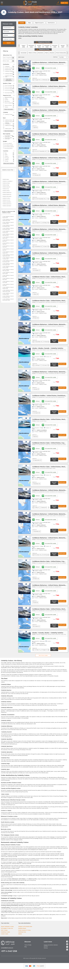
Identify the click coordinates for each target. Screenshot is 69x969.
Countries (5, 151)
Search (9, 42)
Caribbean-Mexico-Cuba (9, 76)
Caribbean (9, 66)
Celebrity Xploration (6, 205)
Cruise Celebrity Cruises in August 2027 (8, 252)
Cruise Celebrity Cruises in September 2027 (8, 255)
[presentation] (19, 45)
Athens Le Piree (9, 105)
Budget (5, 141)
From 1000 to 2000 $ (9, 146)
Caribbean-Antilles (9, 72)
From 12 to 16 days (9, 91)
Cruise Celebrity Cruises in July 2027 (8, 249)
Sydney (9, 99)
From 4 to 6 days (9, 87)
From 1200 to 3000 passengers (9, 136)
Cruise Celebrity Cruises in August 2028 (8, 288)
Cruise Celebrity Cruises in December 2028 (8, 299)
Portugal (9, 157)
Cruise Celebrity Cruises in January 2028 (8, 267)
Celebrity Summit (9, 125)
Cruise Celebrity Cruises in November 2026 (8, 226)
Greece (9, 156)
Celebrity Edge (5, 185)
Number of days (7, 83)
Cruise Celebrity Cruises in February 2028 (8, 270)
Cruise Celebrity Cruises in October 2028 (8, 294)
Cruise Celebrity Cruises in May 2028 (8, 279)
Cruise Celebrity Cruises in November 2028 (8, 297)
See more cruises (43, 655)
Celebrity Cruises (9, 115)
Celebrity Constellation (9, 123)
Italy (9, 153)
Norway (9, 161)
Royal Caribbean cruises (7, 926)
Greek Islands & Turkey (24, 930)
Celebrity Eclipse (9, 120)
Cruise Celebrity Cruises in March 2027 (8, 237)
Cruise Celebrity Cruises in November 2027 (8, 261)
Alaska (20, 933)
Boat (4, 118)
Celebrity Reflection (6, 194)
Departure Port (7, 95)
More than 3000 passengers (9, 138)
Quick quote (62, 78)
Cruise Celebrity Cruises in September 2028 (8, 291)
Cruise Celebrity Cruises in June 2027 (8, 246)
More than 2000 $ (8, 148)
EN (64, 2)
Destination (6, 64)
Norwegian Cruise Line (7, 928)
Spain (9, 154)
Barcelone (9, 101)
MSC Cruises (4, 930)
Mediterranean (9, 69)
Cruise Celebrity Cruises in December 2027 (8, 264)
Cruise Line (14, 10)
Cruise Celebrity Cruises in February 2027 (8, 235)
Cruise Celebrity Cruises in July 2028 (8, 285)
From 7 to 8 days (9, 85)
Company (5, 112)
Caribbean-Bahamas (9, 74)
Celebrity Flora (5, 188)
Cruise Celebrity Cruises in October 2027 (8, 258)
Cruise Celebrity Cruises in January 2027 (8, 232)
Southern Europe (9, 68)
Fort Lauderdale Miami (9, 98)
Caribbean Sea (22, 932)
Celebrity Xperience (6, 203)
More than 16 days (9, 92)
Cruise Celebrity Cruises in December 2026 (8, 229)
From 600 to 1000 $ (9, 145)
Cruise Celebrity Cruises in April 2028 (8, 276)
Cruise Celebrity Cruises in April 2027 (8, 240)
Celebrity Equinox (6, 186)
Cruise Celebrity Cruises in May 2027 (8, 243)
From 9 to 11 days (9, 88)
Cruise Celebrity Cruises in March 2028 (8, 273)
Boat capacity (6, 133)
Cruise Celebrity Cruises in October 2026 (8, 223)
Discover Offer (54, 79)
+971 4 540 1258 (9, 951)
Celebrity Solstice (9, 121)
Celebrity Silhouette (6, 196)
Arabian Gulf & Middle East (25, 926)
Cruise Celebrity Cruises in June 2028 (8, 282)
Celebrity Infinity (6, 190)
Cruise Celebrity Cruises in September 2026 (8, 220)
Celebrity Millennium (6, 192)
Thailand (9, 159)
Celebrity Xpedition (6, 201)
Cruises (9, 10)
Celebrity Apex (9, 128)
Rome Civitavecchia (9, 103)
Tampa (9, 107)
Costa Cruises (4, 933)
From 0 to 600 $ (8, 143)
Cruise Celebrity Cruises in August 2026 (8, 217)
